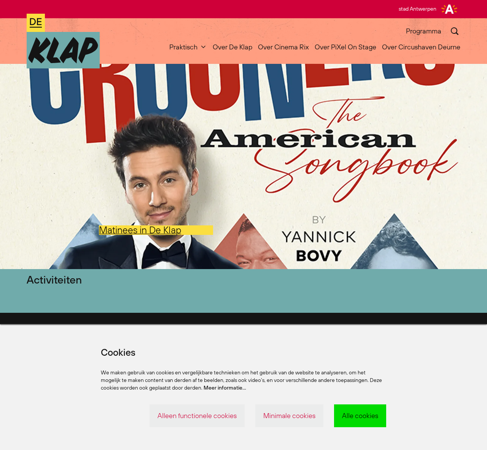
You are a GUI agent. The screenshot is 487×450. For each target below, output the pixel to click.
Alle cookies (360, 415)
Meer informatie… (225, 387)
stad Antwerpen (417, 8)
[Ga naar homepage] (63, 41)
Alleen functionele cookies (197, 415)
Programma (423, 31)
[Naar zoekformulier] (454, 31)
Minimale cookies (289, 415)
